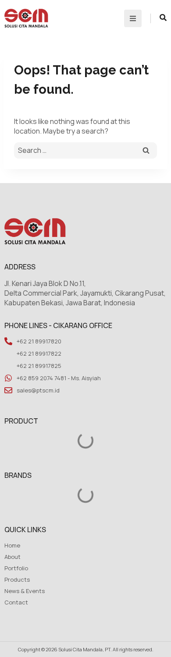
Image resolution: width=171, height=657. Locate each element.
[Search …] (163, 18)
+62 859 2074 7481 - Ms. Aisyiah (59, 378)
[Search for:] (85, 151)
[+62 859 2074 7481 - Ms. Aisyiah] (8, 378)
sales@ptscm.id (38, 390)
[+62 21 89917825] (8, 366)
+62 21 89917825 (39, 366)
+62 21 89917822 (39, 353)
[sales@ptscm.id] (8, 390)
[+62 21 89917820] (8, 341)
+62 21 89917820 (39, 341)
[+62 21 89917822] (8, 353)
